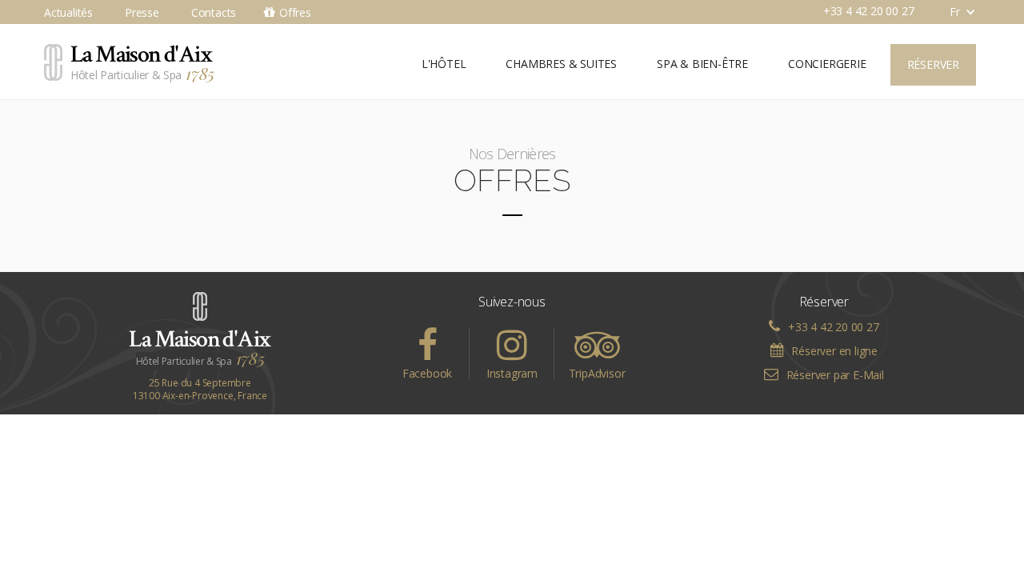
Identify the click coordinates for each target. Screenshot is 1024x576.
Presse (142, 12)
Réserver (933, 64)
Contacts (213, 12)
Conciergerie (827, 63)
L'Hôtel (444, 63)
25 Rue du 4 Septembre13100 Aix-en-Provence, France (200, 389)
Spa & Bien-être (702, 63)
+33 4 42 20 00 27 (868, 10)
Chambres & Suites (561, 63)
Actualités (68, 12)
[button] (955, 12)
